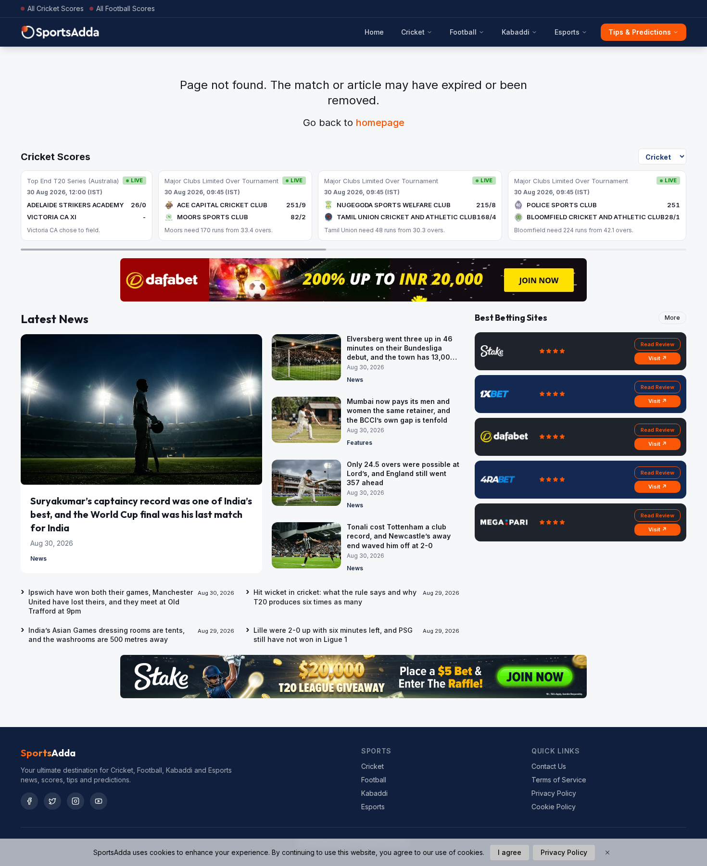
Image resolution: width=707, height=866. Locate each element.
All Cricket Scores (55, 8)
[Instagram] (75, 801)
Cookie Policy (553, 807)
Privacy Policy (553, 793)
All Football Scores (125, 8)
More (672, 317)
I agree (509, 852)
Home (374, 32)
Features (359, 442)
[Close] (607, 852)
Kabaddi (516, 32)
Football (463, 32)
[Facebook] (29, 801)
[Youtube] (98, 801)
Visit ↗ (657, 358)
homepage (380, 122)
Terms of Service (558, 780)
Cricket (413, 32)
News (38, 558)
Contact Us (548, 766)
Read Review (657, 344)
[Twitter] (52, 801)
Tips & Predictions (639, 32)
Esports (567, 32)
